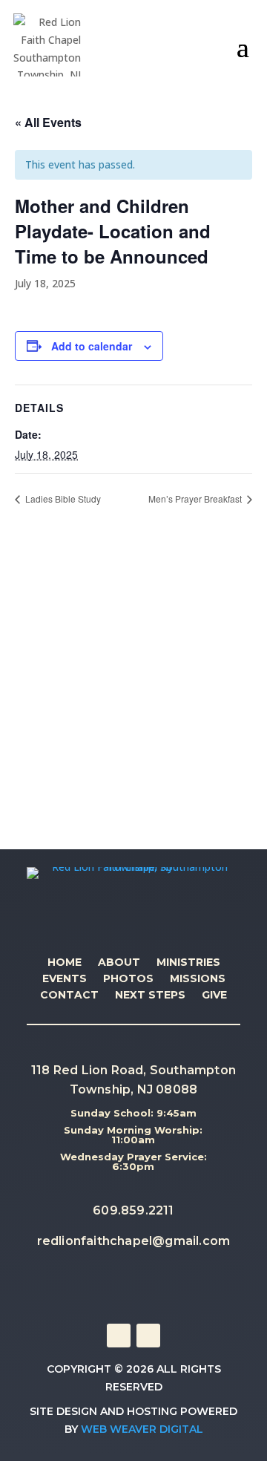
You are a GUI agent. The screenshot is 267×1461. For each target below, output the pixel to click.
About (119, 963)
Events (64, 979)
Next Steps (150, 995)
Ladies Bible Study (62, 498)
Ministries (188, 963)
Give (214, 995)
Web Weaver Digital (142, 1429)
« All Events (48, 122)
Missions (197, 979)
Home (64, 963)
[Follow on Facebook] (119, 1335)
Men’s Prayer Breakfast (196, 498)
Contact (69, 995)
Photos (128, 979)
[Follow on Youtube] (148, 1335)
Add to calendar (91, 346)
